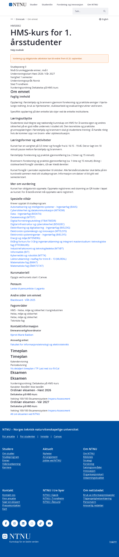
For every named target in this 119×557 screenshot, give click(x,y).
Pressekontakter (11, 505)
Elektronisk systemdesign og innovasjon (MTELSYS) (38, 231)
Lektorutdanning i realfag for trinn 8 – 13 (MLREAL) (38, 259)
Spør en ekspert (11, 502)
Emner (5, 460)
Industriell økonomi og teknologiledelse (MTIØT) (37, 248)
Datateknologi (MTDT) (22, 217)
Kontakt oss (8, 495)
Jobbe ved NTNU (52, 460)
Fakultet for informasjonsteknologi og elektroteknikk (39, 344)
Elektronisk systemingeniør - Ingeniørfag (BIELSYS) (38, 234)
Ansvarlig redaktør (93, 505)
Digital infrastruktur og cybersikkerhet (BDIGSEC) (37, 224)
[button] (12, 19)
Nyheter (47, 453)
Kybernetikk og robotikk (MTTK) (28, 255)
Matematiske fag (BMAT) (24, 262)
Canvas (58, 436)
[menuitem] (35, 4)
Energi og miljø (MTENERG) (25, 238)
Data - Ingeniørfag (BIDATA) (25, 213)
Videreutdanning (11, 463)
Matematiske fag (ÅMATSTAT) (27, 265)
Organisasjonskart (93, 474)
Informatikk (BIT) (19, 252)
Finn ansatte (9, 498)
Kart (4, 508)
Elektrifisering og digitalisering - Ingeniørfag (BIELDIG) (40, 227)
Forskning (88, 463)
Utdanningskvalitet (93, 477)
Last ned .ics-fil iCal (49, 368)
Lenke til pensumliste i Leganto (27, 288)
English (105, 19)
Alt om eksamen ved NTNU (25, 414)
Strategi (87, 460)
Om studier (8, 453)
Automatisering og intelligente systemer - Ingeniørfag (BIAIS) (43, 206)
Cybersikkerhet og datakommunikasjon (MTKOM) (37, 210)
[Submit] (105, 11)
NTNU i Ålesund (51, 502)
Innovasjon (89, 470)
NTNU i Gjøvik (50, 495)
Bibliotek (88, 457)
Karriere (6, 467)
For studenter (27, 436)
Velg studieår (17, 50)
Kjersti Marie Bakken (21, 334)
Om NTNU (89, 453)
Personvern (89, 502)
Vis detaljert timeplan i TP (24, 368)
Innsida (44, 436)
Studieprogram (10, 457)
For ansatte (8, 436)
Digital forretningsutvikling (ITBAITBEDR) (33, 220)
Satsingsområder (92, 467)
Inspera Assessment (59, 398)
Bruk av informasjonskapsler (99, 495)
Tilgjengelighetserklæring (97, 498)
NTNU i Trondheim (53, 498)
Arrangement (50, 457)
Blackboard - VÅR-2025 (22, 300)
